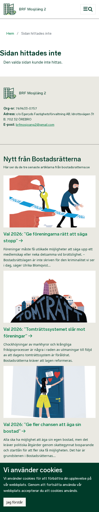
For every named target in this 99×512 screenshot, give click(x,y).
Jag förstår (14, 502)
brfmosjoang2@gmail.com (35, 125)
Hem (10, 33)
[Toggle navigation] (88, 9)
